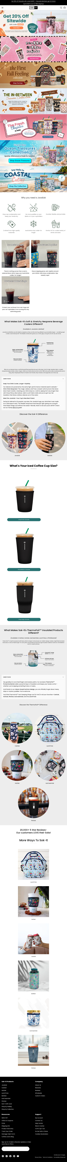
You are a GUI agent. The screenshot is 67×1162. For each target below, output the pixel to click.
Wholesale (38, 1093)
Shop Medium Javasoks (24, 569)
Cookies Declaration (41, 1134)
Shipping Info (6, 1126)
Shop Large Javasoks (24, 619)
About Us (38, 1085)
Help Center (39, 1123)
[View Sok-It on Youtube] (18, 1156)
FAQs (3, 1123)
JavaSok (4, 1085)
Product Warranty (7, 1129)
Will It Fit (15, 408)
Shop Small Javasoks (23, 519)
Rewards (38, 1088)
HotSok (4, 1090)
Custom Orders (40, 1096)
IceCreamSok (6, 1098)
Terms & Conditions (48, 1157)
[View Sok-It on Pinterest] (14, 1156)
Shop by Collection (8, 1109)
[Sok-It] (33, 7)
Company (39, 1081)
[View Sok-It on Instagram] (3, 1156)
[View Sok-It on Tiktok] (6, 1156)
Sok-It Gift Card (7, 1104)
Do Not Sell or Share (41, 1131)
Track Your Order (7, 1131)
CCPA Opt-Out (40, 1129)
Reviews (37, 1090)
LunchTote (5, 1093)
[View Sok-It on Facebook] (10, 1156)
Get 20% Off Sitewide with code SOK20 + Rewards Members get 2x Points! (33, 1)
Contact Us (38, 1121)
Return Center (39, 1126)
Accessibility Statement (59, 1157)
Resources (6, 1114)
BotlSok (4, 1096)
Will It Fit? (5, 1118)
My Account (39, 1118)
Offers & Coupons (7, 1121)
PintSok (4, 1101)
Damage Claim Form (8, 1134)
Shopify (63, 1155)
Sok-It (59, 1155)
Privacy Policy (38, 1157)
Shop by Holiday (7, 1106)
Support (38, 1114)
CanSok (4, 1088)
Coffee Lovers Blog (8, 1137)
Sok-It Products (8, 1081)
